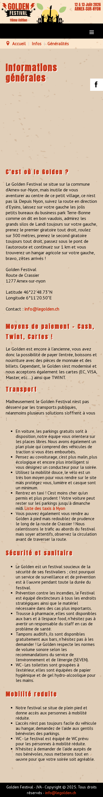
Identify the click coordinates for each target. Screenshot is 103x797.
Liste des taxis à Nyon (45, 508)
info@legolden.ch (42, 309)
